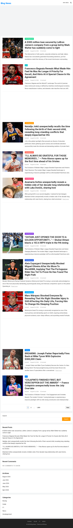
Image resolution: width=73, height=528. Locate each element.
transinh (27, 51)
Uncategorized (29, 38)
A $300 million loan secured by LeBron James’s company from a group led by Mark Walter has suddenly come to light (47, 45)
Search (4, 416)
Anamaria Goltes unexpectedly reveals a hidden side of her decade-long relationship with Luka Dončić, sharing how (47, 185)
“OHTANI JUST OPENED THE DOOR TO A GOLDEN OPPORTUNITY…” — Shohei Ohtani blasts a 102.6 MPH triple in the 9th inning (47, 240)
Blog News (6, 3)
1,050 (38, 407)
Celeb (4, 504)
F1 (26, 65)
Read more (66, 199)
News (4, 511)
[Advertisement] (36, 21)
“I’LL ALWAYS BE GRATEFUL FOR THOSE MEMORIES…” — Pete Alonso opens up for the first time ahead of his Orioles (46, 158)
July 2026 (5, 480)
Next (68, 407)
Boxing (27, 350)
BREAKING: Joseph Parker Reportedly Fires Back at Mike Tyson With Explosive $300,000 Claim (47, 356)
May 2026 (5, 486)
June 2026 (5, 483)
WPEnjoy (44, 524)
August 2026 (6, 477)
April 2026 (5, 490)
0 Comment (43, 51)
